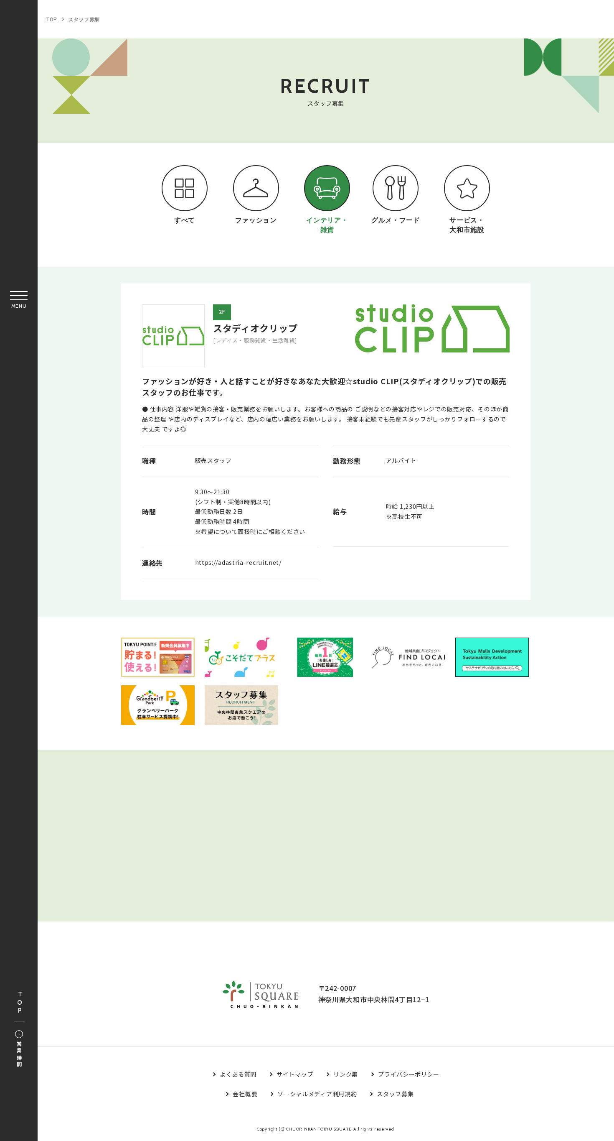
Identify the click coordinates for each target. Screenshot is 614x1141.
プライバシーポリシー (408, 1074)
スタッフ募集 (84, 19)
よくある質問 (238, 1074)
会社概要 (245, 1094)
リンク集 (345, 1074)
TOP (19, 1002)
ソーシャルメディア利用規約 (317, 1094)
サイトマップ (295, 1074)
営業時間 (19, 1055)
